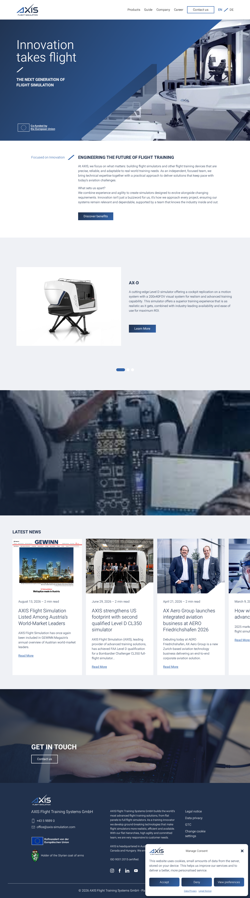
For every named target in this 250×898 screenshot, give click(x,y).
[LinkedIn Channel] (127, 871)
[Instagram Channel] (112, 871)
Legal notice (193, 811)
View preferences (229, 882)
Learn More (142, 328)
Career (178, 9)
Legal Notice (205, 891)
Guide (148, 9)
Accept (164, 882)
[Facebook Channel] (120, 871)
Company (163, 9)
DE (232, 9)
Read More (26, 655)
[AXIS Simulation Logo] (68, 800)
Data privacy (194, 818)
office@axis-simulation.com (56, 827)
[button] (242, 851)
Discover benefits (96, 216)
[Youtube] (136, 871)
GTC (188, 824)
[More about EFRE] (125, 128)
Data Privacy (190, 891)
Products (134, 9)
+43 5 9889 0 (46, 820)
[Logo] (27, 10)
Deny (197, 882)
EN (220, 9)
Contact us (200, 9)
